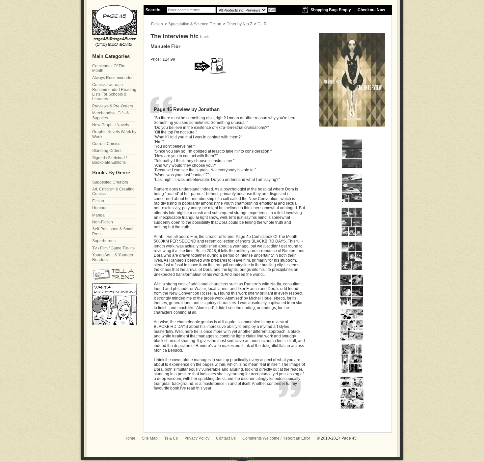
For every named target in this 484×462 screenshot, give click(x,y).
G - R (262, 24)
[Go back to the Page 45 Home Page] (114, 26)
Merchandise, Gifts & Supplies (110, 115)
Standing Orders (106, 150)
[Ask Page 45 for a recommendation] (114, 324)
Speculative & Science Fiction (194, 24)
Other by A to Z (239, 24)
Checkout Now (371, 10)
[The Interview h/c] (351, 169)
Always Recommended (113, 77)
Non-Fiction (102, 222)
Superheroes (104, 241)
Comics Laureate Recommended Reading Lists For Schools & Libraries (114, 91)
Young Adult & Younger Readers (112, 257)
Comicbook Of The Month (108, 68)
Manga (98, 215)
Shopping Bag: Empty (330, 10)
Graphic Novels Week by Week (114, 134)
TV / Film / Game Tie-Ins (113, 248)
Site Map (150, 438)
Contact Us (226, 438)
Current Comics (106, 143)
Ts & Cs (171, 438)
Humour (99, 208)
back (204, 37)
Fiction (157, 24)
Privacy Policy (196, 438)
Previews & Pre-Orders (112, 106)
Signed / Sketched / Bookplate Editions (109, 160)
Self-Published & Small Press (112, 231)
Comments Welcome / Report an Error (276, 438)
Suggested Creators (110, 182)
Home (129, 438)
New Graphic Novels (110, 125)
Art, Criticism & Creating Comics (113, 191)
